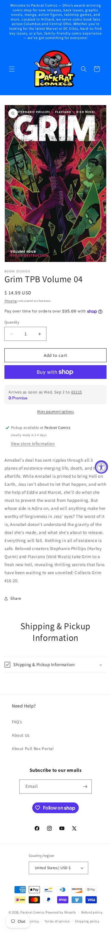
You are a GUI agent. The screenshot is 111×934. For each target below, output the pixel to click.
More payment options (55, 411)
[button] (11, 69)
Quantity (11, 322)
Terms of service (56, 921)
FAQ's (17, 721)
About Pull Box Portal (33, 748)
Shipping (10, 301)
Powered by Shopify (61, 912)
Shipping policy (87, 921)
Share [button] (15, 598)
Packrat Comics (32, 912)
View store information (33, 443)
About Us (21, 735)
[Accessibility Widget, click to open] (101, 467)
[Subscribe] (84, 787)
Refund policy (91, 912)
